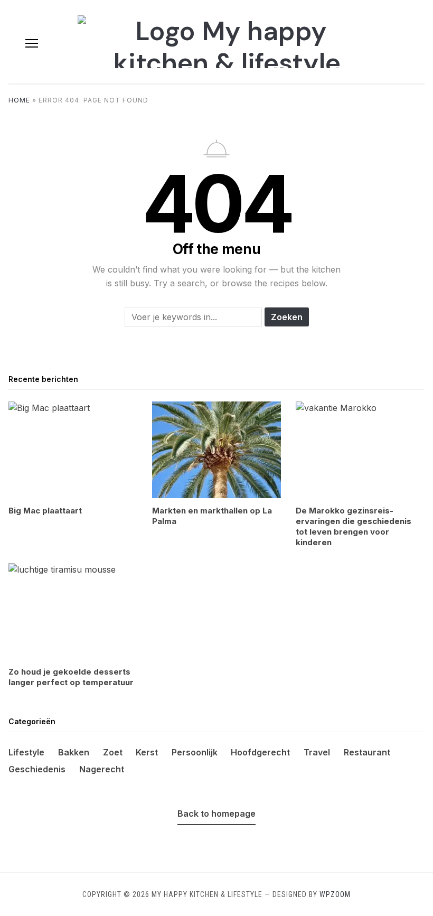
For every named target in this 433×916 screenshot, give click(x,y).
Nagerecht (101, 769)
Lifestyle (26, 752)
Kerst (147, 752)
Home (19, 100)
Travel (317, 752)
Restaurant (367, 752)
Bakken (73, 752)
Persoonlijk (195, 752)
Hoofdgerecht (260, 752)
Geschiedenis (36, 769)
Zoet (113, 752)
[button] (31, 43)
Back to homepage (216, 813)
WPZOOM (335, 894)
